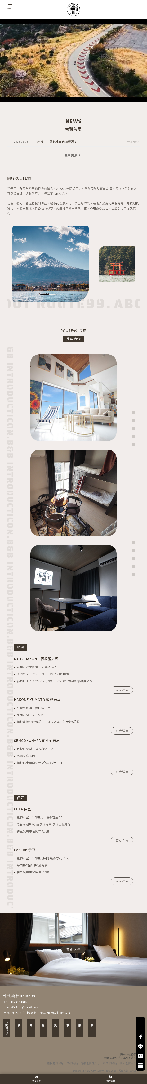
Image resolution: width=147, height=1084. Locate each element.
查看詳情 (122, 690)
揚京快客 (91, 1070)
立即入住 (73, 949)
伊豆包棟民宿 (127, 1063)
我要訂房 (79, 1021)
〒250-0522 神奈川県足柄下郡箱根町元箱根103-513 (37, 1012)
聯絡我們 (92, 1021)
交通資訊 (55, 1021)
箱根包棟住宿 (88, 1063)
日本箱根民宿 (108, 1063)
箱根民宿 (72, 1063)
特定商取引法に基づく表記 (120, 1057)
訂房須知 (43, 1021)
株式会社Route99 (19, 996)
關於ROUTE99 (6, 1028)
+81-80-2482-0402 (15, 1002)
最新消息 (18, 1021)
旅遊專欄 (67, 1021)
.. (117, 1070)
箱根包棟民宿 (55, 1063)
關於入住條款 (128, 1054)
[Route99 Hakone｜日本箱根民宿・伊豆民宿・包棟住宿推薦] (73, 9)
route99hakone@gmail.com (21, 1007)
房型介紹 (31, 1021)
